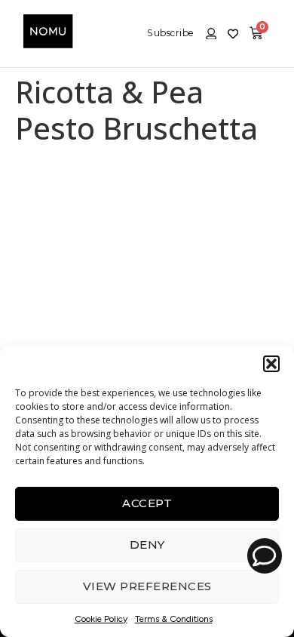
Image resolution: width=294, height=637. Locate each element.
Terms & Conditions (174, 619)
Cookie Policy (101, 619)
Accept (147, 503)
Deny (147, 544)
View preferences (147, 586)
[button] (271, 363)
